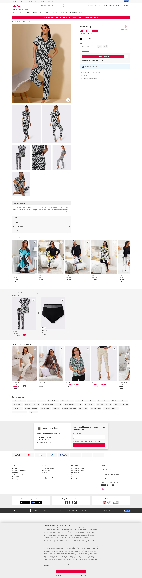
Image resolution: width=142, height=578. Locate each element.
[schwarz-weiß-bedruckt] (81, 39)
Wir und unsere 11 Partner (50, 528)
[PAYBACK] (126, 1)
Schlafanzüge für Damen (19, 400)
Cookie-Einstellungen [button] (85, 510)
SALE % (80, 12)
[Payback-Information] (127, 510)
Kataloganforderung (47, 477)
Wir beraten (73, 12)
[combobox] (54, 5)
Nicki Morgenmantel (96, 408)
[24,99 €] (24, 257)
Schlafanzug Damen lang (67, 400)
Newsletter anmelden (61, 17)
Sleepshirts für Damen (103, 400)
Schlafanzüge (27, 21)
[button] (12, 21)
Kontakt (103, 465)
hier (95, 535)
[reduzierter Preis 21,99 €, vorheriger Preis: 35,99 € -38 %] (24, 363)
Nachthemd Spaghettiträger (69, 408)
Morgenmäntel (41, 400)
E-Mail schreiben (108, 470)
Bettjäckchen (56, 408)
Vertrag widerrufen (36, 510)
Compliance (75, 510)
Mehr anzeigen (98, 441)
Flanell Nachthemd (17, 408)
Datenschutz (50, 510)
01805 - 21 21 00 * (108, 485)
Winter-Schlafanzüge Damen (111, 408)
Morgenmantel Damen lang (121, 404)
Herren (21, 10)
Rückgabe (15, 222)
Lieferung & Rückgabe (48, 468)
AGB (45, 510)
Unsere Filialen (16, 477)
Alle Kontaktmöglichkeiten (112, 474)
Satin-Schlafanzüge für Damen (119, 400)
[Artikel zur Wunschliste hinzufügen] (126, 56)
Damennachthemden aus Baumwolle (73, 404)
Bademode (28, 12)
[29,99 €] (51, 363)
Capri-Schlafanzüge (17, 404)
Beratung (74, 465)
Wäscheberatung (76, 475)
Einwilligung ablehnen (61, 575)
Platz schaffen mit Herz (18, 481)
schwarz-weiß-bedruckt (89, 39)
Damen (15, 10)
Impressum (68, 510)
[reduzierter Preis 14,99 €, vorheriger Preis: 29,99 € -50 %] (77, 363)
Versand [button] (90, 33)
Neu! (14, 12)
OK (71, 571)
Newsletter (15, 472)
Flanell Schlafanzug (45, 408)
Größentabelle (85, 51)
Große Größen (64, 12)
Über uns (14, 468)
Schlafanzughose (89, 404)
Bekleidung (20, 12)
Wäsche (35, 12)
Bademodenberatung (77, 479)
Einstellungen (82, 575)
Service (44, 465)
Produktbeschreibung (19, 203)
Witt (13, 465)
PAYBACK (44, 479)
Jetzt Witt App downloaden (19, 470)
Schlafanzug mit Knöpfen (31, 408)
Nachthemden (31, 400)
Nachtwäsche (19, 21)
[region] (71, 550)
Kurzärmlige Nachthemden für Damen (51, 404)
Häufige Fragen (46, 475)
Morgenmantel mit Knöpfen (19, 412)
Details (15, 217)
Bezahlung (44, 472)
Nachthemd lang (83, 408)
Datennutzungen (92, 528)
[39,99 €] (51, 257)
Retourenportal (46, 470)
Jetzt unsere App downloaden (31, 499)
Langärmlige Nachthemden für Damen (85, 400)
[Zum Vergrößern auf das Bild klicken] (68, 100)
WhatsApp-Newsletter (18, 475)
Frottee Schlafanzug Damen (32, 404)
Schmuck (47, 12)
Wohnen (27, 10)
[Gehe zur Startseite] (16, 6)
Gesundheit (55, 12)
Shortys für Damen (53, 400)
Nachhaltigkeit (16, 479)
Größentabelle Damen (77, 468)
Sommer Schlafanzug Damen (104, 404)
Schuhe (41, 12)
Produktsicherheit (18, 226)
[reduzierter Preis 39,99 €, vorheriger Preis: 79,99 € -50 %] (104, 363)
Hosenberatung (75, 472)
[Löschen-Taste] (62, 5)
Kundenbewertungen (19, 231)
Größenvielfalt (75, 477)
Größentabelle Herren (77, 470)
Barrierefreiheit (59, 510)
